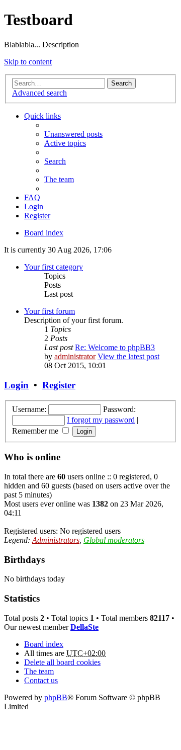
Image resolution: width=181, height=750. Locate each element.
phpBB (55, 697)
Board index (43, 644)
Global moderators (113, 540)
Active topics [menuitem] (65, 143)
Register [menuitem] (37, 215)
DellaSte (84, 627)
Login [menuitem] (33, 206)
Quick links (42, 116)
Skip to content (28, 61)
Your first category (53, 267)
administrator (75, 356)
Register (58, 385)
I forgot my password (101, 419)
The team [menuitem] (59, 179)
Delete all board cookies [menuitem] (62, 662)
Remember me (36, 431)
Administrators (55, 540)
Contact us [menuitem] (41, 680)
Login (16, 385)
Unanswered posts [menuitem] (73, 134)
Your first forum (49, 311)
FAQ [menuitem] (32, 197)
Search (121, 83)
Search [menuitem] (55, 161)
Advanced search (39, 93)
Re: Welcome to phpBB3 (115, 347)
